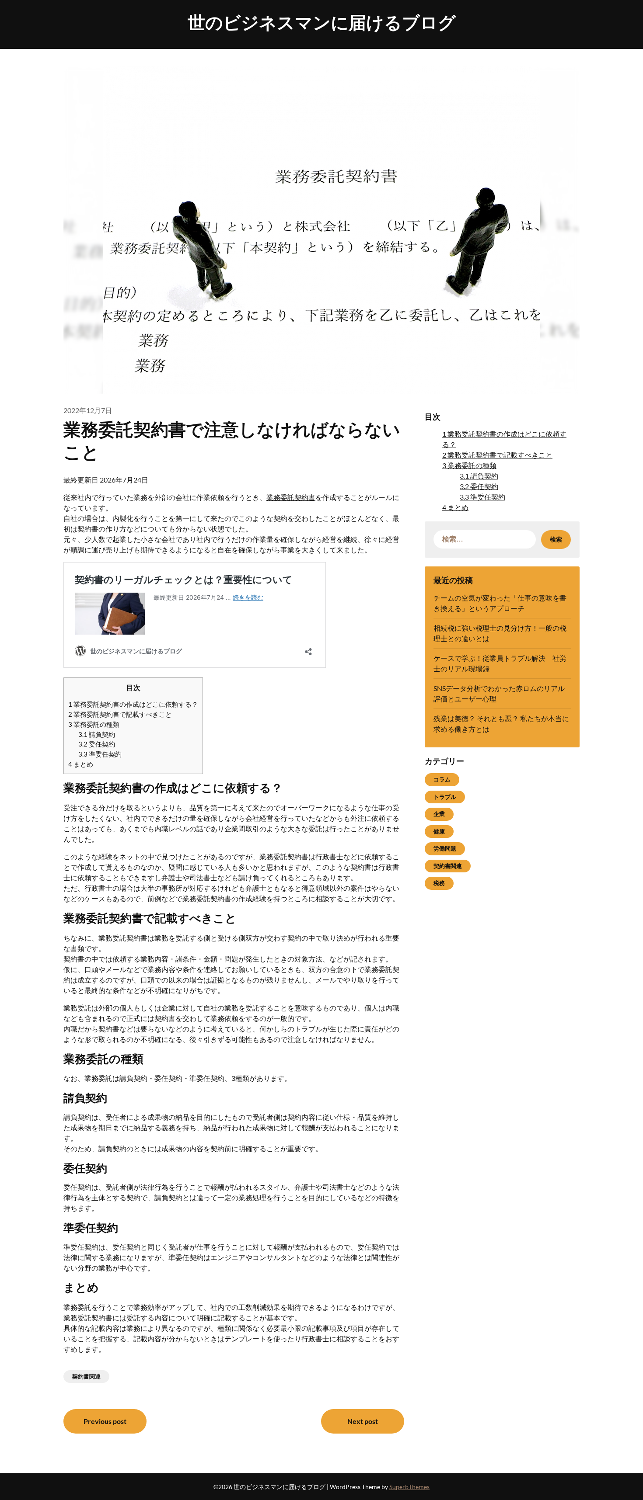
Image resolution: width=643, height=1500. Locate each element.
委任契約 (96, 744)
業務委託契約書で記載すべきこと (120, 714)
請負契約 (96, 734)
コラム (442, 779)
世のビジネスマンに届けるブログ (322, 22)
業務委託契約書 (290, 497)
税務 (439, 882)
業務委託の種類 (93, 724)
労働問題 (444, 848)
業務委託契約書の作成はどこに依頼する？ (133, 704)
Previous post (105, 1421)
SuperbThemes (409, 1486)
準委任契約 (100, 754)
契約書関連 (86, 1376)
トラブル (444, 796)
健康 (439, 831)
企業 (439, 813)
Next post (362, 1421)
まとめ (80, 764)
